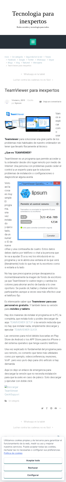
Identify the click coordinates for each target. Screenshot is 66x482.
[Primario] (33, 42)
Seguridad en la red (34, 57)
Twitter (31, 60)
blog (18, 63)
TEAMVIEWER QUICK (26, 329)
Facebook (12, 60)
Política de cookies (13, 453)
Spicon (18, 103)
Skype (51, 60)
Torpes (48, 57)
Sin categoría (17, 57)
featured (26, 63)
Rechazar (33, 467)
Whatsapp (41, 60)
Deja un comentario (52, 101)
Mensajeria (37, 63)
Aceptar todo (33, 460)
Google (22, 60)
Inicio (7, 57)
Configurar (33, 475)
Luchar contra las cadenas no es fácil (31, 80)
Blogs (10, 63)
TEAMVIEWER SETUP (21, 322)
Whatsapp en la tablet (34, 74)
